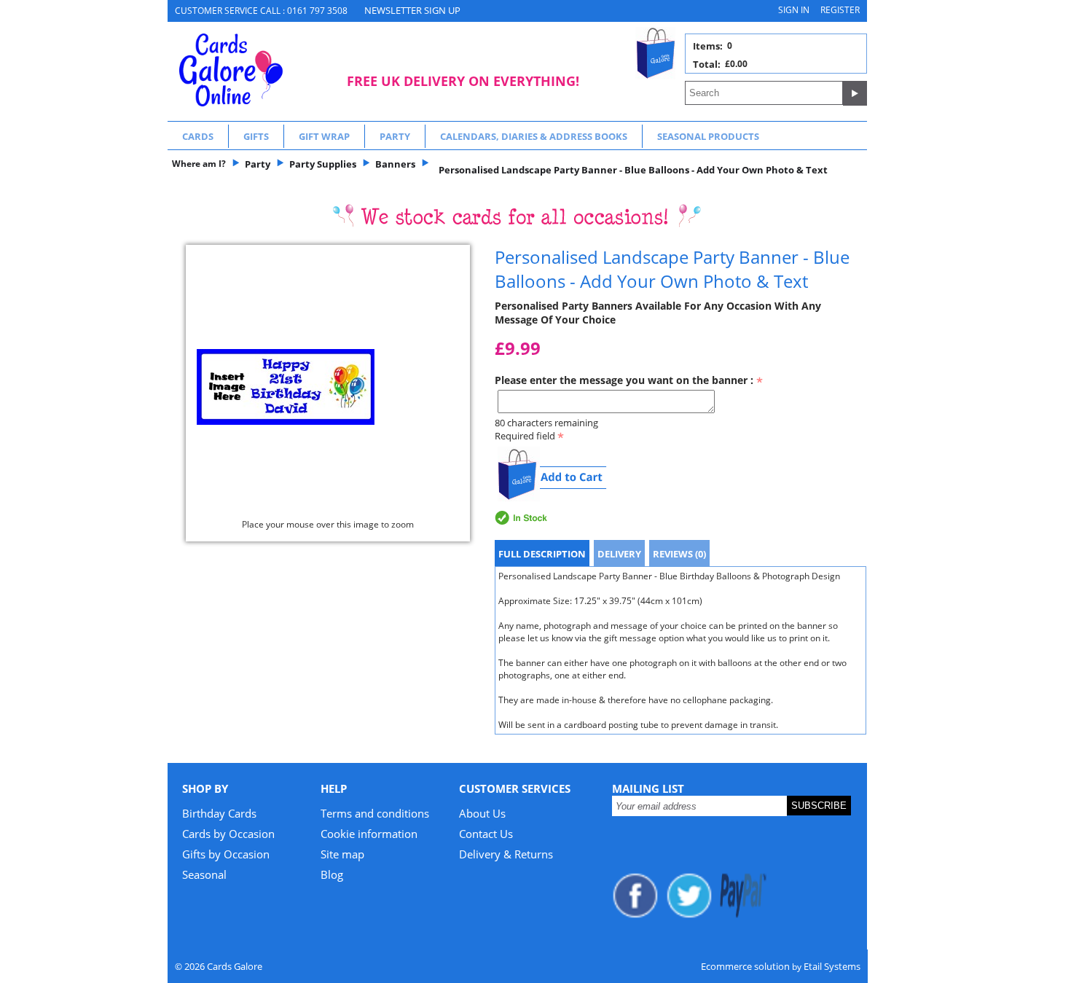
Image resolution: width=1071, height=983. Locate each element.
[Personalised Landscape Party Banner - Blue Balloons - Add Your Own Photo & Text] (328, 387)
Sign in (793, 10)
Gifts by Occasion (226, 854)
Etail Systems (832, 966)
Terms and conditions (375, 813)
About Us (482, 813)
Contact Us (486, 833)
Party (395, 136)
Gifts (256, 136)
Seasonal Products (708, 136)
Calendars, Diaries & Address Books (533, 136)
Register (840, 10)
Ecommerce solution (745, 966)
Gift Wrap (324, 136)
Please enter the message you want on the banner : (625, 380)
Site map (342, 854)
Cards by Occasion (228, 833)
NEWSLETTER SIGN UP (412, 10)
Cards (197, 136)
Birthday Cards (219, 813)
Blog (332, 874)
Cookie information (369, 833)
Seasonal (204, 874)
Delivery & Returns (506, 854)
